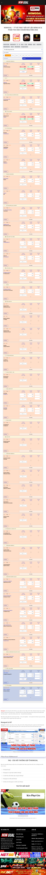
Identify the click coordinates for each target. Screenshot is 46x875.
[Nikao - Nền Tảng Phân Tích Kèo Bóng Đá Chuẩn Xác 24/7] (23, 2)
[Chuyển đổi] (2, 769)
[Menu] (1, 2)
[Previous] (1, 805)
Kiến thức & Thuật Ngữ (21, 845)
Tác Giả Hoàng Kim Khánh (21, 848)
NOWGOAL (3, 838)
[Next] (45, 805)
